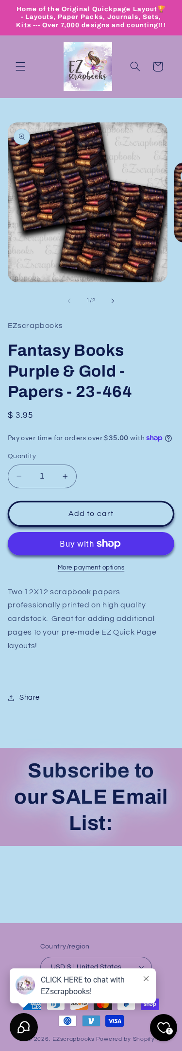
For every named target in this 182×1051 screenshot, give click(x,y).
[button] (20, 66)
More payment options (91, 568)
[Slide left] (69, 300)
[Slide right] (113, 300)
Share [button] (29, 697)
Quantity (22, 456)
